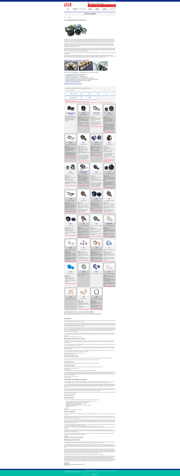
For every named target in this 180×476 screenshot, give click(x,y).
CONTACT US (112, 9)
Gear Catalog (90, 9)
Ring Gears (95, 298)
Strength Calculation (73, 97)
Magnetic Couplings (80, 60)
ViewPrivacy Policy (94, 474)
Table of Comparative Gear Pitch (69, 354)
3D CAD (89, 93)
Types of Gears (66, 437)
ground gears (68, 382)
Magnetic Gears (68, 60)
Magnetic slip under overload (72, 80)
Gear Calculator (66, 463)
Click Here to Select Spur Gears (83, 125)
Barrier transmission (70, 76)
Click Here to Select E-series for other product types (109, 161)
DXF (106, 93)
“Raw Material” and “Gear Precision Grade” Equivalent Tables (74, 464)
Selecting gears (75, 9)
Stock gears (82, 9)
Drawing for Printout (73, 93)
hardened (91, 311)
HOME (68, 9)
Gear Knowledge (105, 9)
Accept (85, 474)
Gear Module (66, 336)
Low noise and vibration (71, 78)
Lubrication (81, 75)
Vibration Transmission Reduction (73, 81)
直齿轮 (65, 465)
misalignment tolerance (93, 79)
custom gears (76, 351)
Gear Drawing (97, 9)
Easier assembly (69, 79)
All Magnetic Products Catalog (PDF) (73, 83)
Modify (90, 97)
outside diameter (69, 386)
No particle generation (71, 74)
